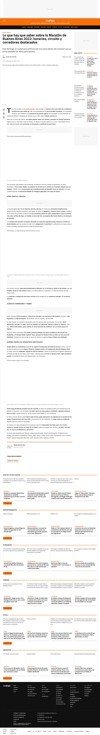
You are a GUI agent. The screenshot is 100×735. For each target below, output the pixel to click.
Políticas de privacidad (19, 715)
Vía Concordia (59, 701)
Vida (71, 706)
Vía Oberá (58, 693)
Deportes (72, 702)
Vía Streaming (88, 689)
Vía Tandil (30, 691)
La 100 (49, 731)
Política (72, 694)
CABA (14, 691)
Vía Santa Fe (59, 695)
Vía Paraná (59, 699)
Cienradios (61, 731)
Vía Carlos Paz (31, 687)
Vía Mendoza (45, 696)
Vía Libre (86, 693)
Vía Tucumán (45, 689)
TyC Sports (69, 731)
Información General (75, 698)
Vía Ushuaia (73, 687)
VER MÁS (6, 503)
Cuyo (60, 27)
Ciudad (55, 731)
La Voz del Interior (79, 731)
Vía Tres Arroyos (32, 693)
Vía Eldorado (59, 689)
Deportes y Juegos (13, 461)
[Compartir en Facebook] (4, 109)
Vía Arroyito (31, 689)
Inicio (24, 27)
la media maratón (29, 109)
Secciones (74, 27)
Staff (14, 721)
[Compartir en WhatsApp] (4, 113)
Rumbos (86, 695)
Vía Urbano (87, 687)
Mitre (44, 731)
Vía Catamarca (45, 691)
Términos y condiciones (19, 713)
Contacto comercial (18, 717)
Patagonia (66, 27)
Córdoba (30, 27)
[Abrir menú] (17, 21)
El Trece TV (39, 731)
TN (33, 731)
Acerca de (16, 719)
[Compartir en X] (4, 117)
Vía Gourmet (87, 691)
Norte (49, 27)
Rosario (37, 27)
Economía (72, 696)
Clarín (29, 731)
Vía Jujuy (44, 687)
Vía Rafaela (59, 697)
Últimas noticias (74, 692)
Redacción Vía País (11, 57)
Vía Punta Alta (31, 695)
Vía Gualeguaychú (61, 704)
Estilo (71, 704)
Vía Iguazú (58, 691)
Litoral (54, 27)
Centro (43, 27)
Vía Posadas (59, 687)
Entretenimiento (74, 700)
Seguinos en (65, 56)
